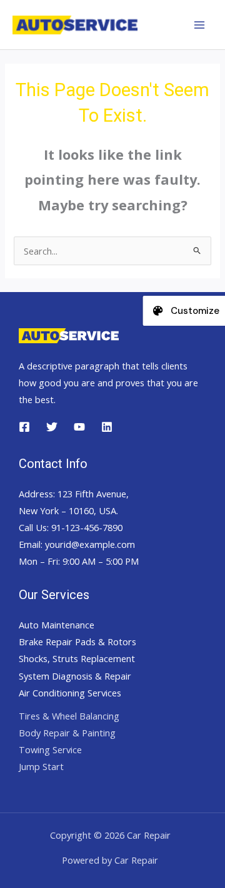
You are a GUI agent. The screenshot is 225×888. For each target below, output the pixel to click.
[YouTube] (79, 426)
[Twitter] (52, 426)
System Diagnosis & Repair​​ (75, 676)
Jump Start (41, 766)
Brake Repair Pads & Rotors (77, 641)
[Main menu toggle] (199, 25)
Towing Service (50, 749)
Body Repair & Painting (67, 732)
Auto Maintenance (56, 624)
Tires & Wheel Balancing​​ (69, 716)
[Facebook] (24, 426)
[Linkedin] (106, 426)
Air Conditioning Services (70, 692)
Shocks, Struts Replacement (77, 658)
